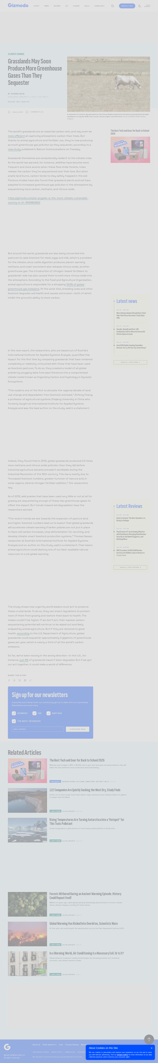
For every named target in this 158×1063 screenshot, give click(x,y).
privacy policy (122, 1055)
